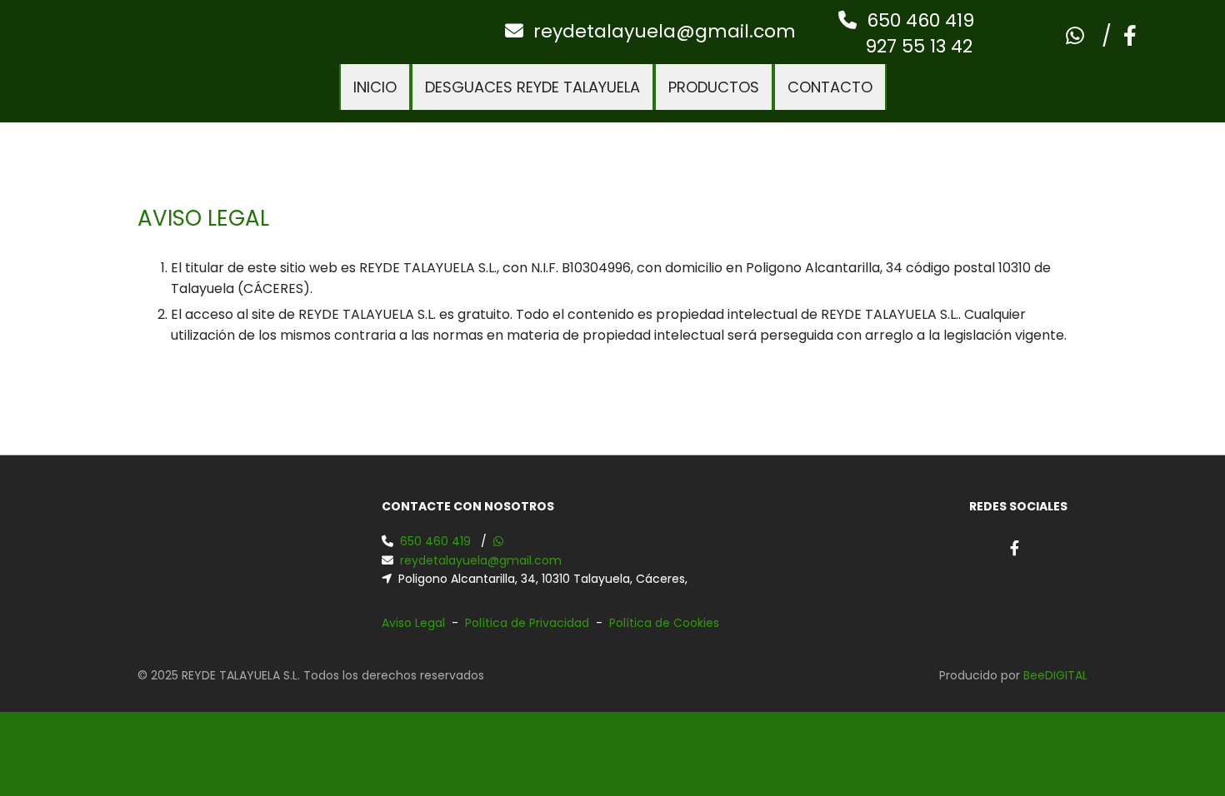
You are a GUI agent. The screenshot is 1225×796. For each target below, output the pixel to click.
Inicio (375, 87)
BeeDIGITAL (1055, 675)
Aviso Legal (413, 622)
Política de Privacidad (527, 622)
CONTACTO (830, 87)
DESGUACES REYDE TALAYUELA (532, 87)
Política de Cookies (664, 622)
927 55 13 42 (906, 46)
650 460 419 (920, 20)
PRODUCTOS (713, 87)
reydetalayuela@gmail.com (664, 31)
